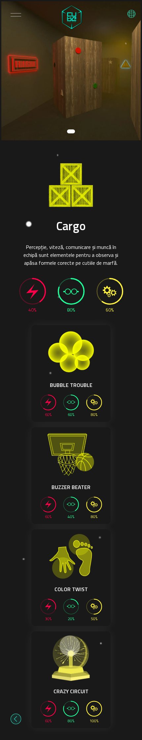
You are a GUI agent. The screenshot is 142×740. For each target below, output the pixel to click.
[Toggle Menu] (15, 15)
